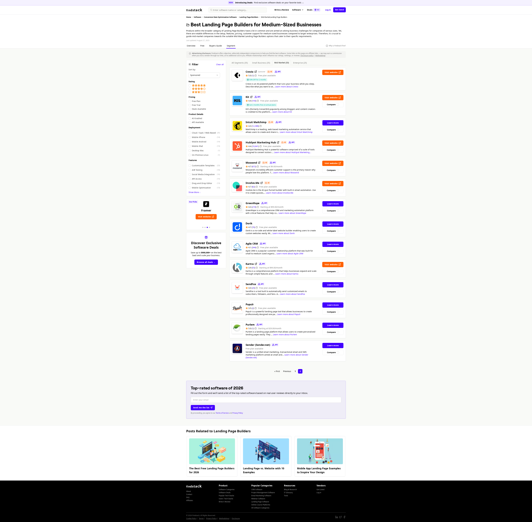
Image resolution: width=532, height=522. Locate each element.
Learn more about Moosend (286, 172)
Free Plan (196, 101)
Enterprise (300, 62)
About (188, 491)
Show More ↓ (194, 192)
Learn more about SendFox (292, 294)
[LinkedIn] (336, 517)
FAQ (187, 497)
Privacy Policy (237, 413)
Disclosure (236, 518)
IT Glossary (288, 492)
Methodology (320, 55)
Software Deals (225, 492)
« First (277, 371)
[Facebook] (344, 517)
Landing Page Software (260, 502)
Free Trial (196, 105)
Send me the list (201, 407)
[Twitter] (340, 517)
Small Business (261, 62)
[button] (202, 227)
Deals (313, 10)
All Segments (240, 62)
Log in (328, 10)
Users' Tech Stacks (226, 498)
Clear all (220, 64)
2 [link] (300, 371)
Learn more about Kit (282, 112)
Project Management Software (263, 492)
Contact (189, 494)
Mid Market (281, 62)
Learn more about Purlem (285, 334)
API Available (198, 122)
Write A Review (224, 502)
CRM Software (256, 489)
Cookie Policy (191, 518)
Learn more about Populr (288, 314)
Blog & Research (290, 489)
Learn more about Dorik (284, 233)
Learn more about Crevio (286, 86)
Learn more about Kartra (286, 273)
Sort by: (192, 69)
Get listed (339, 9)
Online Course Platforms (260, 505)
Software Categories (227, 489)
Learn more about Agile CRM (290, 253)
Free (202, 45)
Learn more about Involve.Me (279, 192)
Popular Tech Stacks (226, 495)
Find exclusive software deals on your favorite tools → (279, 2)
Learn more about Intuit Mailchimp (296, 132)
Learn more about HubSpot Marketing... (292, 152)
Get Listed (320, 489)
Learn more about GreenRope (292, 213)
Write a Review (281, 10)
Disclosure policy (307, 55)
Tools (286, 495)
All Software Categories (260, 508)
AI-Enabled (197, 118)
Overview (191, 45)
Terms (201, 518)
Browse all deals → (206, 262)
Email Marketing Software (261, 495)
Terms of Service (222, 413)
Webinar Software (258, 498)
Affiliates (189, 500)
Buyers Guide (215, 45)
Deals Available (199, 109)
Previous (287, 371)
